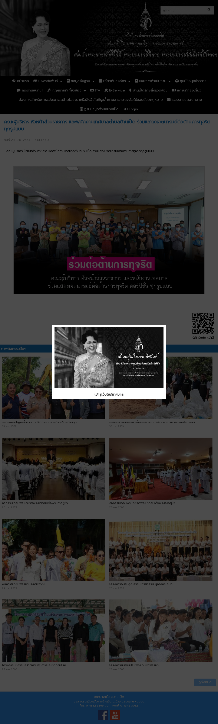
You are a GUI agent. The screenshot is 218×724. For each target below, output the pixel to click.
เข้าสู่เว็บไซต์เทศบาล (109, 394)
